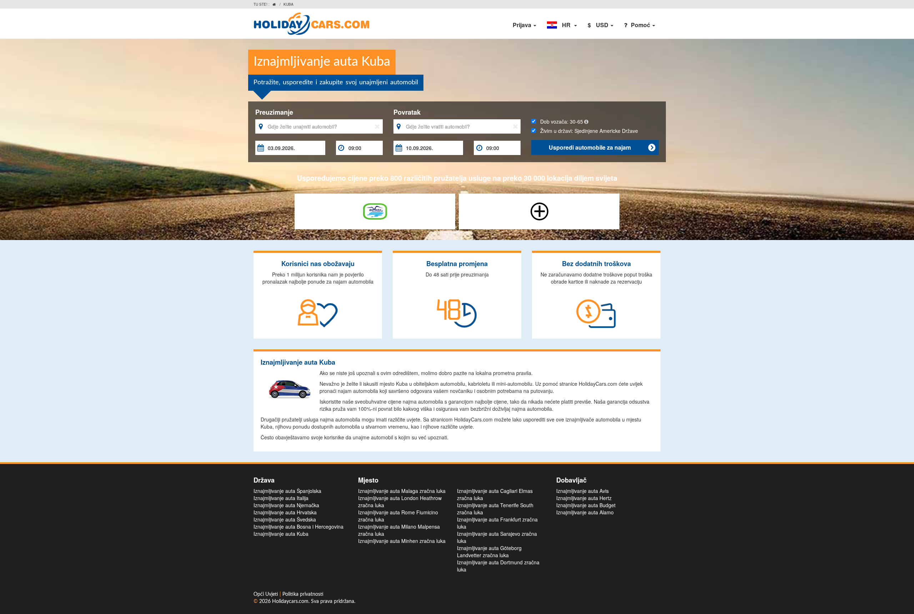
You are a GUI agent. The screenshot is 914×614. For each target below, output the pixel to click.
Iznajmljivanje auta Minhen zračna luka (402, 540)
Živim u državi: (587, 130)
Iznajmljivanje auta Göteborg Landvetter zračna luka (489, 551)
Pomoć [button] (641, 25)
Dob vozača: (559, 121)
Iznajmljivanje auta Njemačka (286, 505)
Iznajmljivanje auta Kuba (280, 533)
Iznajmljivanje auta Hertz (584, 497)
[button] (562, 25)
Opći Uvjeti (266, 594)
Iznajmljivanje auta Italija (280, 497)
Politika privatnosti (302, 594)
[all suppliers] (539, 210)
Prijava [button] (523, 25)
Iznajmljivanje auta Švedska (284, 519)
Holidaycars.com (290, 601)
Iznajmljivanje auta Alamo (585, 512)
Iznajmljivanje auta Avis (582, 490)
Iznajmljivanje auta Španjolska (287, 490)
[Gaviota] (375, 210)
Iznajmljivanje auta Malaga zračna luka (402, 490)
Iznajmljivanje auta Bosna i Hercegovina (298, 526)
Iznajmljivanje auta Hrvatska (285, 512)
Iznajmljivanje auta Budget (586, 505)
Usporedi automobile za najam (602, 147)
